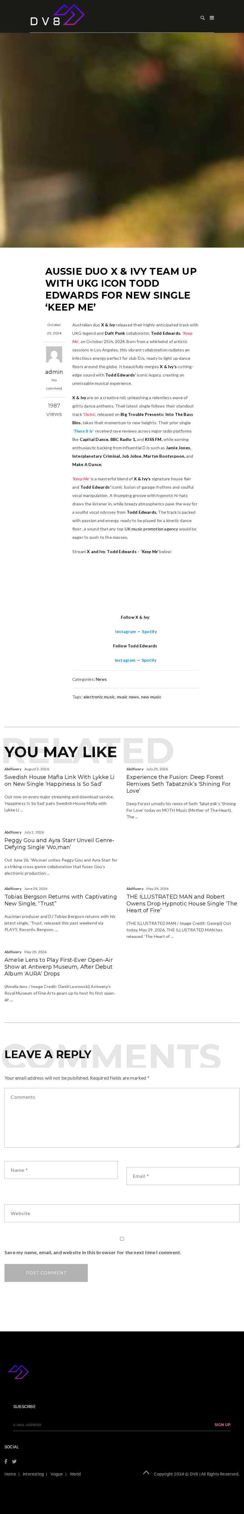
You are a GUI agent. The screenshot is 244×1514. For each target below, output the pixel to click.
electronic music (99, 696)
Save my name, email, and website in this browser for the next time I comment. (92, 1252)
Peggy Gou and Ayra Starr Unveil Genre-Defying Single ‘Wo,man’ (59, 844)
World (75, 1474)
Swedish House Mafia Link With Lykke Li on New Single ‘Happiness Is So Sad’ (59, 780)
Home (10, 1474)
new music (151, 696)
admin (54, 372)
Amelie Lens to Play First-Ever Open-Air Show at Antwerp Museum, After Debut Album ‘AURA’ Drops (58, 967)
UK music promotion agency (151, 528)
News (101, 679)
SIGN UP (223, 1424)
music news (128, 696)
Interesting (33, 1474)
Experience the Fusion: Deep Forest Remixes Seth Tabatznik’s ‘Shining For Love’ (178, 784)
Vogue (57, 1474)
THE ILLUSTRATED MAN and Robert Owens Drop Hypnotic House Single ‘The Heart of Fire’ (181, 903)
